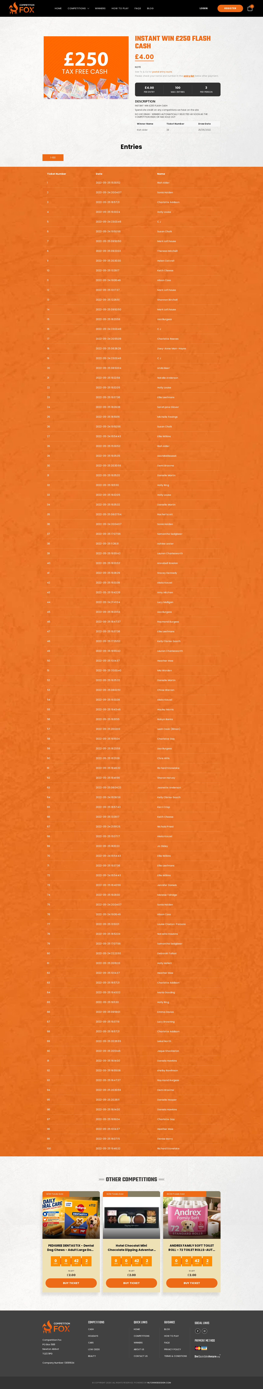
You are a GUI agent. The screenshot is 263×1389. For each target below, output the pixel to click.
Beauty (92, 1356)
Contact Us (141, 1356)
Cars (91, 1342)
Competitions (77, 8)
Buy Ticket (71, 1283)
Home (58, 8)
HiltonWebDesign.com (159, 1382)
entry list (189, 75)
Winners (100, 8)
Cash (91, 1329)
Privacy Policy (172, 1349)
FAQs (138, 8)
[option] (86, 67)
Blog (150, 8)
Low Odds (94, 1349)
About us (139, 1349)
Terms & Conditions (175, 1356)
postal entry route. (162, 71)
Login (204, 8)
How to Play (120, 8)
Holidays (93, 1335)
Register (230, 8)
